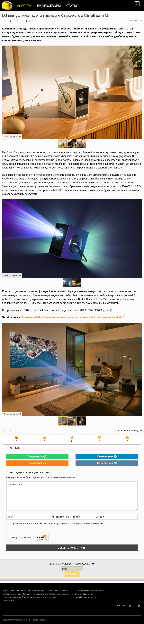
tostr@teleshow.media (85, 597)
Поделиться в (36, 456)
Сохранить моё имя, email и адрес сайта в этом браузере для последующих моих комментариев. (57, 523)
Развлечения (22, 21)
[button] (139, 92)
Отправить (72, 574)
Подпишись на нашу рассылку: (72, 563)
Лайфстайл (6, 21)
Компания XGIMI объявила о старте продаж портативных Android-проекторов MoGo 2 (72, 317)
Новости (13, 21)
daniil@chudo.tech (83, 594)
